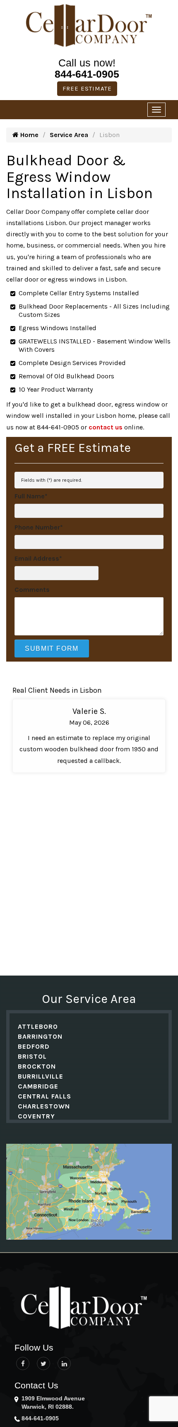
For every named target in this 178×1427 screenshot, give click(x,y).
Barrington (40, 1036)
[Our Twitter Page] (43, 1363)
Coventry (36, 1116)
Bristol (32, 1056)
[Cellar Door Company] (89, 25)
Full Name (31, 496)
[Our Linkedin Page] (64, 1363)
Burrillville (40, 1076)
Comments (32, 589)
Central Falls (44, 1096)
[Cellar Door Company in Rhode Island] (93, 1308)
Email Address (38, 558)
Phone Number (38, 527)
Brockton (37, 1066)
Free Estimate (87, 88)
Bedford (34, 1046)
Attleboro (38, 1026)
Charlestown (44, 1106)
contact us (106, 427)
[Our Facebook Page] (22, 1363)
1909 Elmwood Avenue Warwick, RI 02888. (53, 1402)
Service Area (69, 135)
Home (28, 135)
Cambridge (38, 1086)
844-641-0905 (87, 74)
